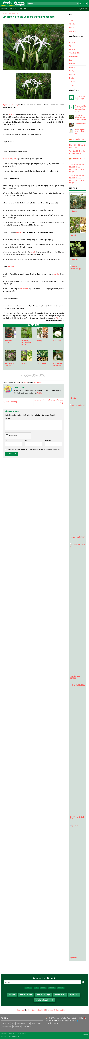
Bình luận (8, 418)
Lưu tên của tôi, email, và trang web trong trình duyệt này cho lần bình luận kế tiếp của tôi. (33, 449)
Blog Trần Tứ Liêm (78, 159)
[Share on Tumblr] (43, 375)
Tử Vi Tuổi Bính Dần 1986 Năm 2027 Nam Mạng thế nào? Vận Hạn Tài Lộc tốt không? (76, 179)
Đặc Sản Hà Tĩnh (17, 1026)
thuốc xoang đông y (55, 1010)
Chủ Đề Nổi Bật (73, 56)
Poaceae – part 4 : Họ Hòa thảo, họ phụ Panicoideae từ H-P (80, 99)
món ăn (28, 1023)
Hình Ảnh (72, 67)
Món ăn (71, 78)
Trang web (48, 440)
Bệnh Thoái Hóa (37, 382)
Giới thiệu (72, 64)
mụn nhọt (11, 267)
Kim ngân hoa (24, 289)
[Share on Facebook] (23, 375)
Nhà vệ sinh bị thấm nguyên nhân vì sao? (77, 146)
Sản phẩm (11, 9)
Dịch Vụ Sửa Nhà (77, 139)
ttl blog (23, 1010)
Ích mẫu (33, 252)
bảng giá (13, 1023)
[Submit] (78, 3)
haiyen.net (45, 1010)
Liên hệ (17, 9)
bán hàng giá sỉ (5, 1023)
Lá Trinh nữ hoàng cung (10, 159)
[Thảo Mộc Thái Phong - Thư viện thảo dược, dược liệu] (13, 3)
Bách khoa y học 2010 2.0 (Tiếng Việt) (79, 131)
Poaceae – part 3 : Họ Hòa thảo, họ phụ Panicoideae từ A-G (80, 108)
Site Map (85, 1034)
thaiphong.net (15, 1010)
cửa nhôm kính (36, 1010)
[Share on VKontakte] (36, 375)
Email (27, 440)
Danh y (71, 60)
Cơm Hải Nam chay (11, 401)
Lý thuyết (72, 74)
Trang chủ (4, 9)
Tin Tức (71, 85)
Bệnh (10, 14)
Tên (6, 440)
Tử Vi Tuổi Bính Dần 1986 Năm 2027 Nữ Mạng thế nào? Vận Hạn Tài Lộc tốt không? (76, 168)
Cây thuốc (15, 14)
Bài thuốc (5, 14)
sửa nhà (28, 1010)
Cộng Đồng (23, 9)
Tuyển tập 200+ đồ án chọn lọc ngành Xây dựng (77, 152)
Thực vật (72, 81)
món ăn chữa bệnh (36, 1023)
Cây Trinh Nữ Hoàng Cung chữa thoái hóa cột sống (80, 117)
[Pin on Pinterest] (33, 375)
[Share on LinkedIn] (40, 375)
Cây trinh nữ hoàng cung (10, 105)
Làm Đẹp (71, 71)
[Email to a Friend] (29, 375)
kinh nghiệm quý (21, 1023)
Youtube (39, 393)
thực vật (11, 115)
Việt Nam (58, 318)
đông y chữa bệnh (27, 1026)
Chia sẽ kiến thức (74, 53)
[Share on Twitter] (26, 375)
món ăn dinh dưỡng (6, 1026)
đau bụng (19, 232)
